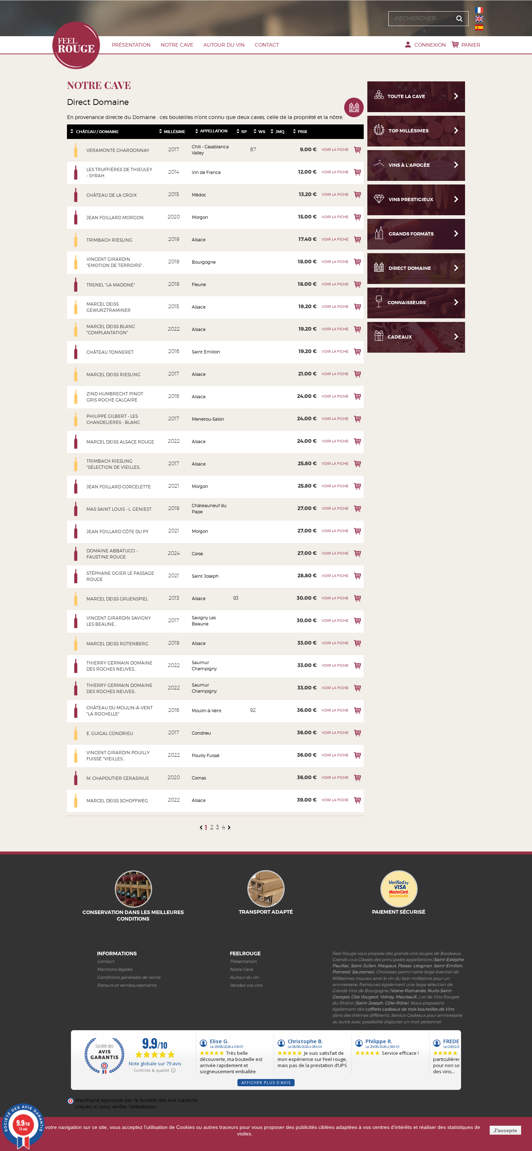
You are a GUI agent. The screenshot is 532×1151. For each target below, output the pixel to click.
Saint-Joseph (369, 1003)
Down (72, 132)
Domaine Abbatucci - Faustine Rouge (112, 554)
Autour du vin (224, 45)
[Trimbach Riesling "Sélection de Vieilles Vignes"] (76, 464)
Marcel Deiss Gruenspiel (117, 599)
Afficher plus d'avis (266, 1082)
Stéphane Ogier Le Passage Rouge (120, 576)
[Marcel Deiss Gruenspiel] (76, 599)
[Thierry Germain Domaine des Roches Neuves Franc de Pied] (76, 688)
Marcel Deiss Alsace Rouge (120, 442)
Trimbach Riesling (109, 240)
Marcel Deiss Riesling (113, 374)
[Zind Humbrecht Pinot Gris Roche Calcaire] (76, 397)
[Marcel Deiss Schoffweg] (76, 800)
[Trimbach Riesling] (76, 240)
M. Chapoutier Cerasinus (117, 778)
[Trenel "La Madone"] (76, 285)
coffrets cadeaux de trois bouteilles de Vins (409, 1009)
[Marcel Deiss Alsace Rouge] (76, 442)
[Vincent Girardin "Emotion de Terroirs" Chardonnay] (76, 262)
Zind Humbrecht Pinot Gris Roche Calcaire (114, 397)
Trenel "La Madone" (110, 285)
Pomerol (341, 971)
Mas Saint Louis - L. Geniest (119, 509)
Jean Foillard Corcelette (118, 486)
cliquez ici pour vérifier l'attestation (115, 1106)
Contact (267, 45)
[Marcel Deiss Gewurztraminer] (76, 307)
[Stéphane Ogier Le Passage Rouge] (76, 576)
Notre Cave (177, 45)
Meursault (406, 996)
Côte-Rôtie (396, 1003)
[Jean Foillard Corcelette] (76, 486)
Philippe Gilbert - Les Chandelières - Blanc (113, 419)
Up (72, 129)
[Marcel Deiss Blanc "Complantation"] (76, 329)
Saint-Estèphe (449, 959)
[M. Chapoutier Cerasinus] (76, 778)
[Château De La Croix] (76, 195)
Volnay (387, 996)
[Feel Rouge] (76, 45)
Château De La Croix (111, 195)
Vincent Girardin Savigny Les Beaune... (118, 621)
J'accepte (505, 1130)
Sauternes (362, 971)
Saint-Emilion (448, 965)
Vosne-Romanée (408, 990)
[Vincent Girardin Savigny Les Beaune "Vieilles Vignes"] (76, 621)
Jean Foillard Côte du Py (117, 531)
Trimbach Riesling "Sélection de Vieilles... (114, 464)
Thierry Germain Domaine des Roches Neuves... (119, 666)
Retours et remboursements (126, 985)
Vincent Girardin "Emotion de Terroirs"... (115, 262)
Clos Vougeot (364, 996)
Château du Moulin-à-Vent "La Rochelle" (119, 711)
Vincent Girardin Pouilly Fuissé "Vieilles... (118, 755)
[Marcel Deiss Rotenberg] (76, 643)
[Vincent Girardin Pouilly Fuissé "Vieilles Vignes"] (76, 756)
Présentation (131, 45)
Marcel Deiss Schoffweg (117, 800)
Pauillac (340, 965)
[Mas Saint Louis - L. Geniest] (76, 509)
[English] (479, 19)
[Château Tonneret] (76, 352)
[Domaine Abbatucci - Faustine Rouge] (76, 554)
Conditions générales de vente (128, 977)
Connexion (430, 45)
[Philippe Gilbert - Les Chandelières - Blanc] (76, 419)
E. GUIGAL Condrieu (109, 733)
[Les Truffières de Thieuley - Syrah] (76, 172)
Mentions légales (114, 969)
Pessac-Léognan (415, 965)
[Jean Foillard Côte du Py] (76, 531)
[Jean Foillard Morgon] (76, 217)
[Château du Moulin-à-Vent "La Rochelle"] (76, 711)
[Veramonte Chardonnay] (76, 150)
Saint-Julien (363, 965)
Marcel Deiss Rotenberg (117, 643)
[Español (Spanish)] (479, 27)
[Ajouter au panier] (357, 149)
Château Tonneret (110, 352)
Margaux (386, 965)
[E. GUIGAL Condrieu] (76, 733)
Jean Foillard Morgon (115, 217)
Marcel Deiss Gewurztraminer (108, 307)
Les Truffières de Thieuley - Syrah (119, 172)
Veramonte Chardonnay (117, 150)
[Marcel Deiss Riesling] (76, 374)
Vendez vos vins (246, 985)
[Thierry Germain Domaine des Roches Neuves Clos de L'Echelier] (76, 666)
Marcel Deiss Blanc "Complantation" (110, 329)
